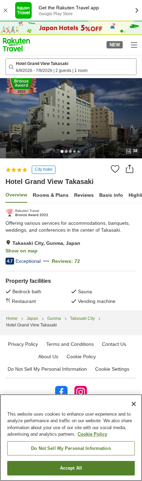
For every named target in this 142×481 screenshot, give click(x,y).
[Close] (133, 403)
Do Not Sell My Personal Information (71, 448)
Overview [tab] (16, 194)
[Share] (129, 169)
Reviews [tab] (84, 195)
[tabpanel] (71, 256)
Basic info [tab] (111, 195)
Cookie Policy (92, 434)
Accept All (71, 468)
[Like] (115, 169)
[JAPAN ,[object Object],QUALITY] (27, 213)
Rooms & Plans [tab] (51, 195)
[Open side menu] (133, 44)
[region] (71, 437)
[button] (16, 45)
